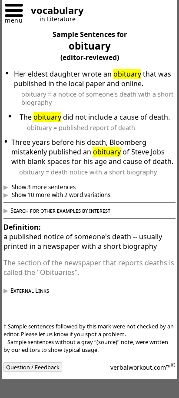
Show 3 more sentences (49, 206)
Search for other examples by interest (67, 230)
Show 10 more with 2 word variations (67, 214)
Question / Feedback (39, 386)
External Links (36, 310)
